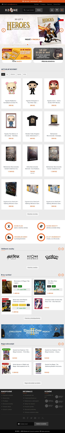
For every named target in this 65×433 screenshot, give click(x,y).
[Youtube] (35, 418)
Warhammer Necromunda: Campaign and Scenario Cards (54, 135)
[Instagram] (39, 418)
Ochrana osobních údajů (31, 412)
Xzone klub (6, 398)
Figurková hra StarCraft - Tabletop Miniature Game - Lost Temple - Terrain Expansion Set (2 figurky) (11, 203)
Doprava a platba (8, 395)
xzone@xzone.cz (10, 4)
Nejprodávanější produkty (32, 383)
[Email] (24, 418)
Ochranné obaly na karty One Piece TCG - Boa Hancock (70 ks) (53, 301)
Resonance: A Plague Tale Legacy (21, 282)
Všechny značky (32, 267)
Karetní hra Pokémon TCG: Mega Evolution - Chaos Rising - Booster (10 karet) (53, 351)
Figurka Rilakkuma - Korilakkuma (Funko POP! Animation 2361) (11, 102)
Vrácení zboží (7, 406)
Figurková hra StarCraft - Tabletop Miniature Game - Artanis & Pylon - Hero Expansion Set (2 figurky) (32, 203)
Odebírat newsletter (41, 424)
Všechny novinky (32, 214)
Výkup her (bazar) (30, 403)
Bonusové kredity (8, 403)
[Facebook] (27, 418)
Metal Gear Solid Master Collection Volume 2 (20, 300)
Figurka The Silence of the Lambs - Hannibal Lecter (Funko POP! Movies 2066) (11, 135)
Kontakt (36, 4)
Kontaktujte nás (29, 395)
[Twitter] (31, 418)
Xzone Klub (57, 4)
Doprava (49, 4)
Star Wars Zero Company (52, 282)
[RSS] (42, 418)
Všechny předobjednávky (32, 318)
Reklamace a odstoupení (32, 401)
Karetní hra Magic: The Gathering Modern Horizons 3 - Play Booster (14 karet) (53, 365)
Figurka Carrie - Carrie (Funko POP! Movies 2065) (53, 102)
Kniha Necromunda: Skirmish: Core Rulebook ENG (32, 168)
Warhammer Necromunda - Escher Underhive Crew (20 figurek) (53, 168)
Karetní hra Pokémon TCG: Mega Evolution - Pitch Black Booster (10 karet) (21, 351)
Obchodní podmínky (30, 409)
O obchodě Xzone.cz (30, 398)
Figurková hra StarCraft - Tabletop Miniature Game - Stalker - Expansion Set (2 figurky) (53, 203)
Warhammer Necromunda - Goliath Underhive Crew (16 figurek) (11, 168)
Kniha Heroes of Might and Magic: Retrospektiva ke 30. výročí (21, 365)
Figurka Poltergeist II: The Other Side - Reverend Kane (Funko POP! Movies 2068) (32, 102)
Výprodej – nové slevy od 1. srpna (33, 1)
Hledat (39, 10)
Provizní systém (29, 406)
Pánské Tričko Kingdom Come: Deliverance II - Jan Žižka (32, 135)
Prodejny (43, 4)
